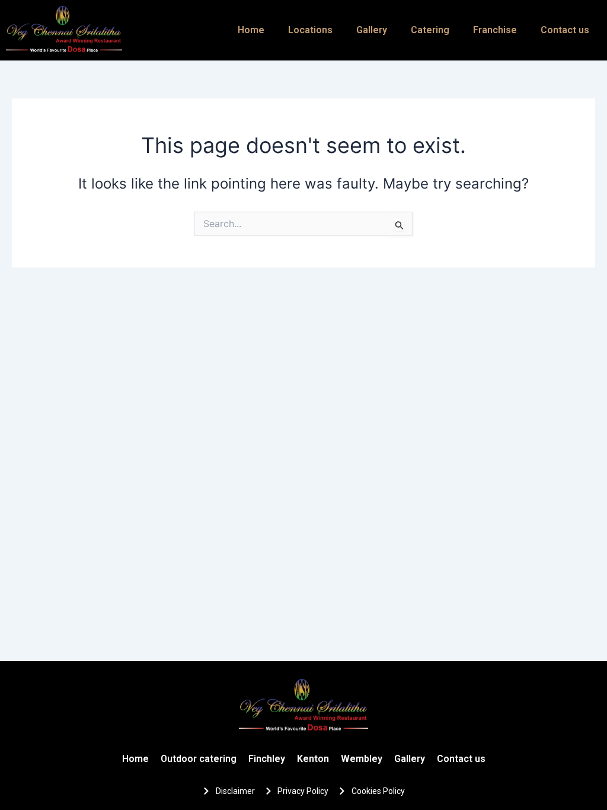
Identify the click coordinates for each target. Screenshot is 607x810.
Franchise (495, 30)
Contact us (565, 30)
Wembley (361, 758)
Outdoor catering (199, 758)
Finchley (266, 758)
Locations (310, 30)
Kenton (313, 758)
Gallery (371, 30)
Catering (430, 30)
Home (251, 30)
